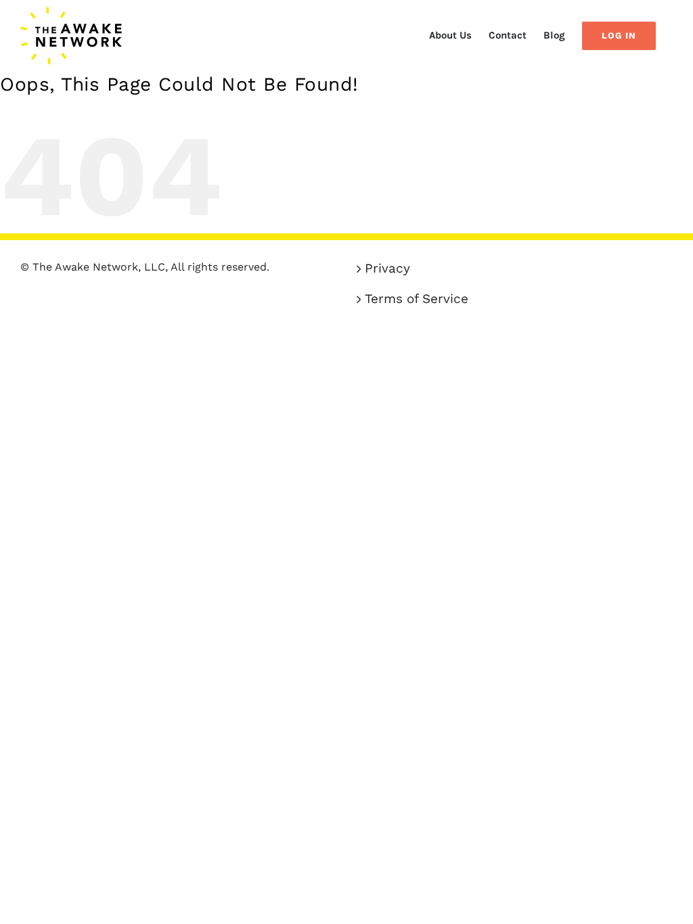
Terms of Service (416, 298)
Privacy (387, 268)
